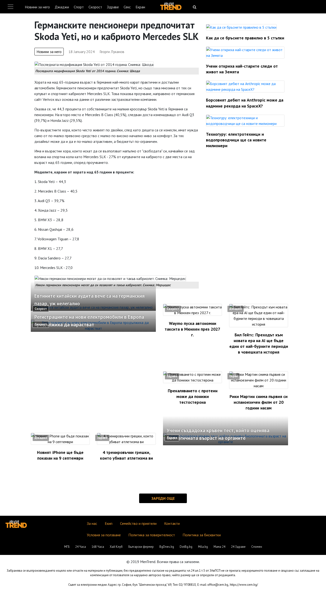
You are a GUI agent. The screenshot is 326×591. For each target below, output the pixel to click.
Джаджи (62, 7)
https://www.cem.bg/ (244, 585)
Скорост (95, 7)
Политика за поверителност (151, 534)
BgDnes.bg (166, 547)
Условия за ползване (104, 534)
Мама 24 (219, 547)
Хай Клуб (116, 547)
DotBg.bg (186, 547)
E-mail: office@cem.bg (212, 585)
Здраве (113, 7)
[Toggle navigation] (10, 6)
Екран (140, 7)
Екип (108, 523)
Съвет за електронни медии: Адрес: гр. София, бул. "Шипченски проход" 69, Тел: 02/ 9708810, (132, 585)
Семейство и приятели (138, 523)
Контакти (172, 523)
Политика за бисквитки (202, 534)
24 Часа (80, 547)
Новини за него (37, 7)
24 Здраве (238, 547)
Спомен (256, 547)
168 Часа (98, 547)
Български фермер (141, 547)
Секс (127, 7)
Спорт (79, 7)
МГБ (66, 547)
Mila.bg (203, 547)
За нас (92, 523)
